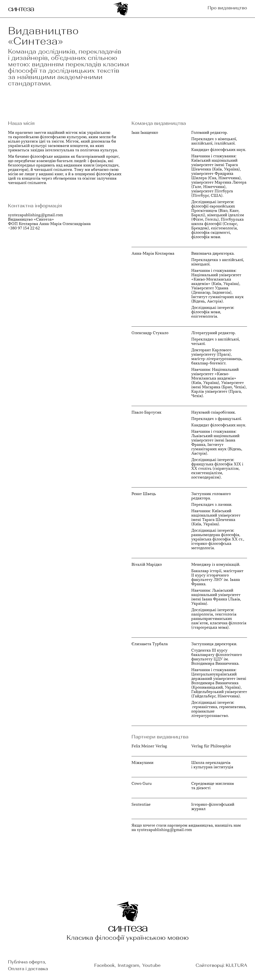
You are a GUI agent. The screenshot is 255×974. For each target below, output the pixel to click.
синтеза (21, 9)
